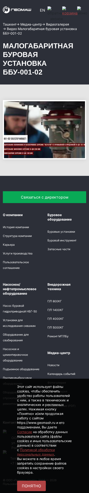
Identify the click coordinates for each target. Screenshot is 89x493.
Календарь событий (61, 374)
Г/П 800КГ (54, 301)
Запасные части (58, 249)
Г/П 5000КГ (55, 327)
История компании (16, 227)
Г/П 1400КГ (55, 310)
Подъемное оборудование (21, 369)
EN (42, 10)
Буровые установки (61, 231)
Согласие (24, 432)
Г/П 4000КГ (55, 318)
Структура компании (17, 236)
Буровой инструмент (61, 240)
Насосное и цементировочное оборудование (15, 354)
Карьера (9, 244)
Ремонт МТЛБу (58, 336)
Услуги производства (18, 253)
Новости (53, 365)
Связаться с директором (44, 197)
